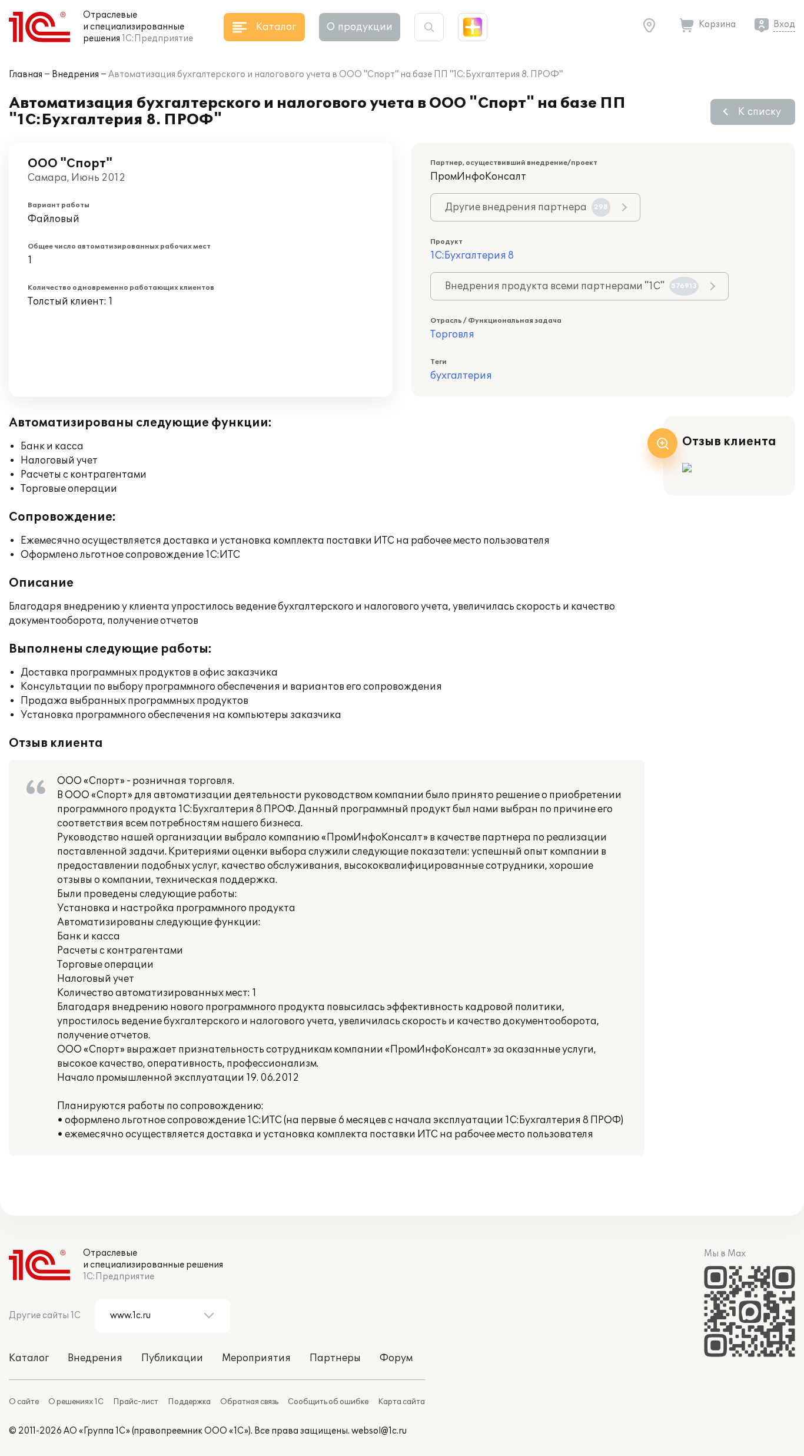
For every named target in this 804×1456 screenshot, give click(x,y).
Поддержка (189, 1402)
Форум (396, 1358)
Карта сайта (401, 1402)
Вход (784, 24)
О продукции (360, 27)
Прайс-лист (135, 1402)
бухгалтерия (461, 376)
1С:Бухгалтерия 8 (472, 256)
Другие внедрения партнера (526, 207)
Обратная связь (249, 1402)
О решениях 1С (76, 1402)
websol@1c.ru (379, 1431)
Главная (25, 75)
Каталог (29, 1358)
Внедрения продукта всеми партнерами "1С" (571, 286)
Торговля (452, 334)
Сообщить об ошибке (328, 1402)
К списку (759, 112)
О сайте (24, 1402)
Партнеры (335, 1358)
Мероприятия (256, 1358)
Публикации (172, 1358)
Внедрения (75, 75)
